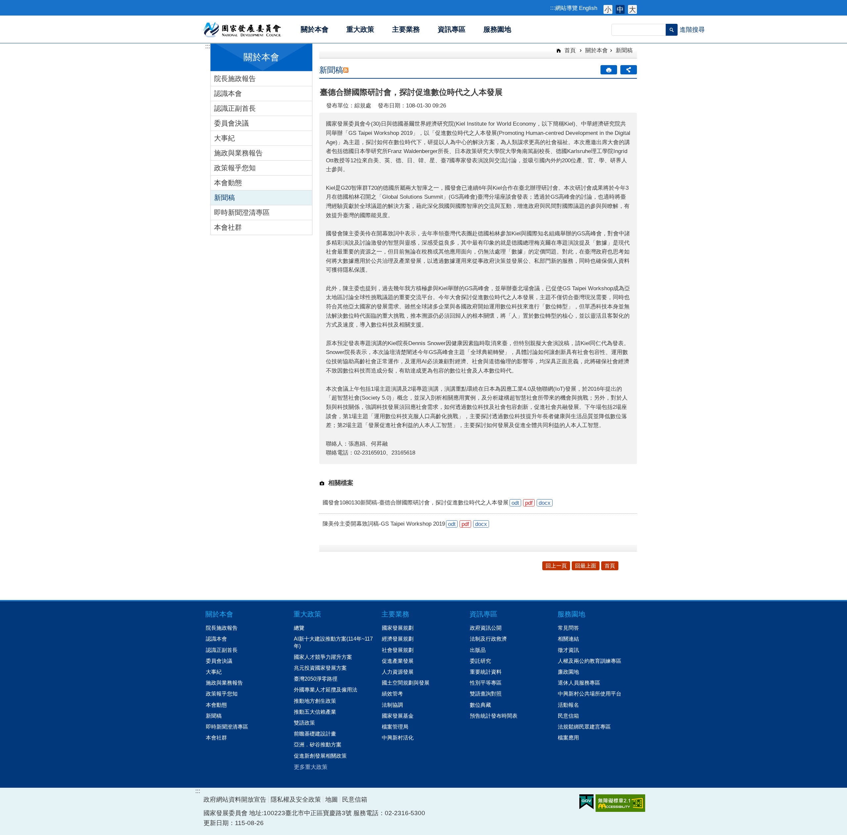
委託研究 (480, 661)
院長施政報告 (235, 78)
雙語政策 (304, 723)
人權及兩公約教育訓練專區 (589, 661)
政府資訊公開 (486, 628)
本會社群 (228, 227)
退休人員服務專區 (579, 683)
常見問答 (568, 628)
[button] (672, 30)
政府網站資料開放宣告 (234, 799)
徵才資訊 (568, 650)
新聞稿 (224, 197)
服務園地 (571, 614)
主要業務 (395, 614)
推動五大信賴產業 (315, 712)
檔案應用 (568, 737)
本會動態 (228, 182)
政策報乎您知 (235, 168)
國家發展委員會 (242, 29)
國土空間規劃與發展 (405, 683)
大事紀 (224, 138)
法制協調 (392, 705)
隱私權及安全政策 (296, 799)
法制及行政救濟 (488, 639)
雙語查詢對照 (486, 693)
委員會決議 (231, 123)
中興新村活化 (398, 737)
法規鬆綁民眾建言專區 (584, 727)
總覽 (299, 628)
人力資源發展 (398, 672)
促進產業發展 (398, 661)
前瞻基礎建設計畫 (315, 733)
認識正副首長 (235, 108)
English (588, 8)
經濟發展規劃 (398, 639)
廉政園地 (568, 672)
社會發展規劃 (398, 650)
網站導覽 (566, 8)
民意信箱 (568, 716)
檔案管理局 (395, 727)
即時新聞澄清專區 (242, 212)
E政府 (586, 801)
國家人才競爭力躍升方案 (323, 657)
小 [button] (607, 9)
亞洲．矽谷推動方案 (317, 744)
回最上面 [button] (585, 566)
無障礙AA (620, 803)
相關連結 (568, 639)
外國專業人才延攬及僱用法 (325, 690)
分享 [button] (628, 69)
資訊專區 (483, 614)
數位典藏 (480, 705)
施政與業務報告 (238, 153)
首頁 (569, 50)
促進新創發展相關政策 (320, 756)
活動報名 (568, 705)
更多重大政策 (311, 767)
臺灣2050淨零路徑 (315, 679)
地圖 (331, 799)
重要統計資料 (486, 672)
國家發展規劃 (398, 628)
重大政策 (307, 614)
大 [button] (632, 9)
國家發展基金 (398, 716)
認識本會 (228, 93)
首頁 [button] (609, 566)
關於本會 (596, 50)
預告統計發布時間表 (493, 716)
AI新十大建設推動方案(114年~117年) (333, 642)
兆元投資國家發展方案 (320, 668)
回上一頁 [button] (556, 566)
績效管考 (392, 693)
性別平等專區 (486, 683)
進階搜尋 (692, 29)
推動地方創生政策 (315, 701)
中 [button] (620, 9)
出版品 (478, 650)
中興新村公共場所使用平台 (589, 693)
